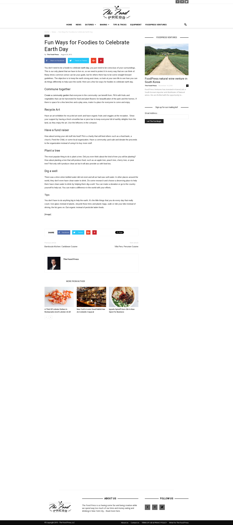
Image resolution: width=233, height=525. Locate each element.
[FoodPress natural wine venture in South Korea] (167, 59)
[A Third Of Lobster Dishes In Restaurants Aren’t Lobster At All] (59, 297)
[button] (185, 24)
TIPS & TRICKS (119, 24)
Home (69, 24)
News (47, 36)
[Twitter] (186, 2)
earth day (85, 68)
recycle (79, 204)
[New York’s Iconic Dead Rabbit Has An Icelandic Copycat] (91, 297)
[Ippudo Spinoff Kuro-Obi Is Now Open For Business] (123, 297)
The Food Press (53, 54)
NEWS (78, 24)
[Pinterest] (182, 2)
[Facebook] (178, 2)
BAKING (103, 24)
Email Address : (151, 113)
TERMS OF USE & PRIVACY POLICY (154, 523)
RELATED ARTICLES (54, 281)
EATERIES (89, 24)
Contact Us (135, 523)
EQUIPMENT (136, 24)
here (118, 511)
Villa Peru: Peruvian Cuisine (126, 246)
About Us (124, 523)
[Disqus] (91, 362)
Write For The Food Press (179, 523)
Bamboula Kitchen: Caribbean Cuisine (60, 246)
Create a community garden (56, 95)
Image (48, 214)
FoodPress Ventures (156, 24)
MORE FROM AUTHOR (75, 281)
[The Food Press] (116, 13)
